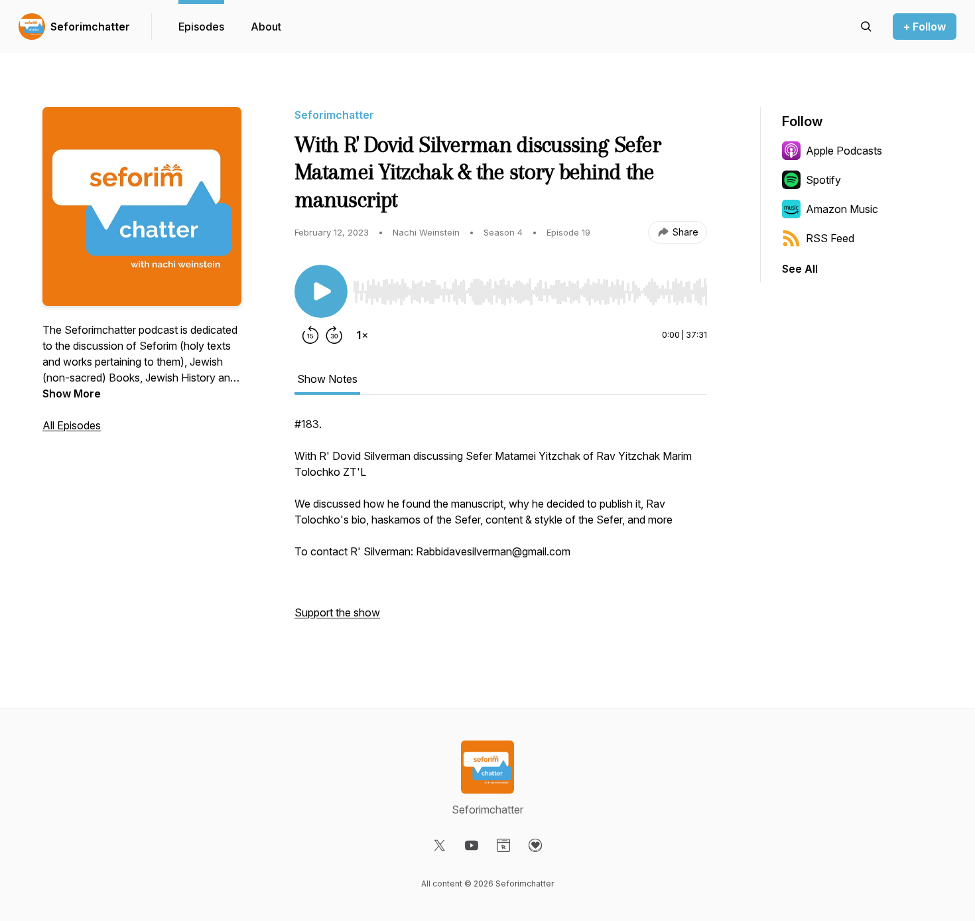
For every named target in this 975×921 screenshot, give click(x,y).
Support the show (337, 612)
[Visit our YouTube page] (471, 845)
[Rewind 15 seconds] (310, 335)
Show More (71, 393)
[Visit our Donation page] (535, 845)
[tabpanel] (500, 525)
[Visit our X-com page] (439, 845)
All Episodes (71, 425)
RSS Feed (830, 238)
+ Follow (924, 26)
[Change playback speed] (362, 335)
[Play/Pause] (321, 291)
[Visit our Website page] (503, 845)
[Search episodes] (866, 27)
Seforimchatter (90, 26)
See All (800, 268)
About (266, 26)
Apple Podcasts (844, 150)
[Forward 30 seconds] (334, 335)
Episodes (201, 26)
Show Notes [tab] (327, 379)
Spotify (823, 179)
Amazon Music (842, 209)
